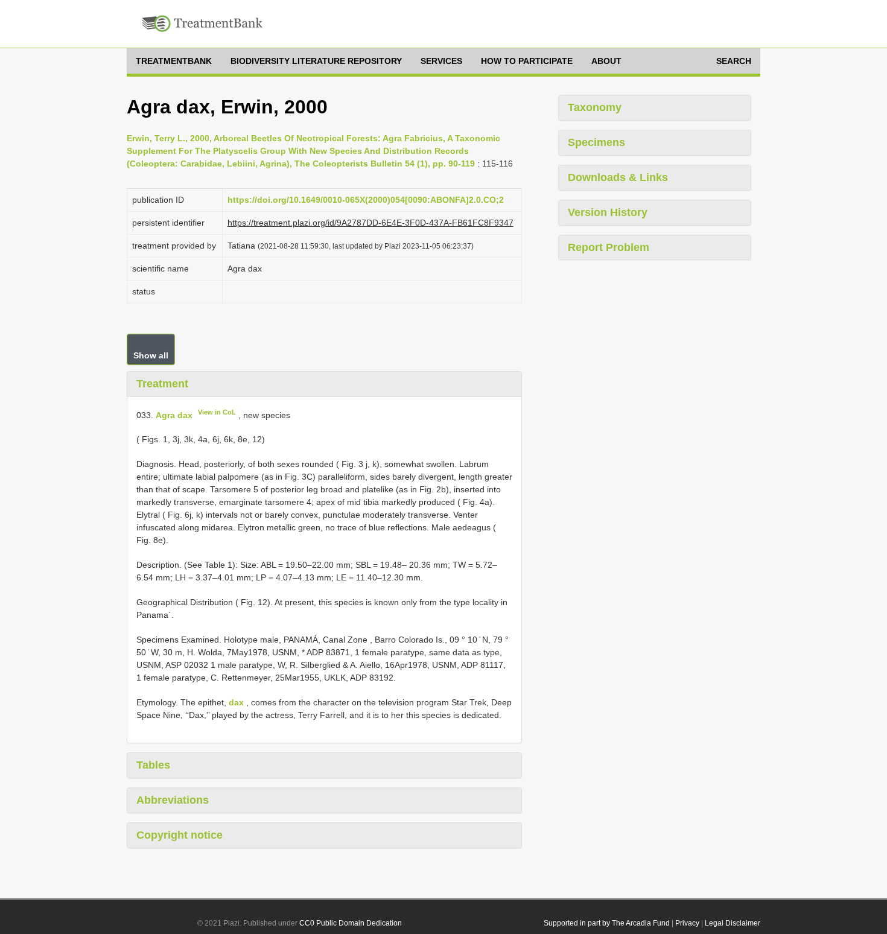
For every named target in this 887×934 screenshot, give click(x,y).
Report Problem (608, 247)
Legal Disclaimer (732, 923)
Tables (153, 765)
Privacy (687, 923)
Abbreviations (172, 800)
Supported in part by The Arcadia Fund (607, 923)
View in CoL (217, 412)
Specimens (596, 142)
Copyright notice (179, 835)
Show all (150, 355)
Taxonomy (595, 107)
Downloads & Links (618, 177)
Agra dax (174, 414)
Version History (607, 212)
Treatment (162, 384)
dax (236, 702)
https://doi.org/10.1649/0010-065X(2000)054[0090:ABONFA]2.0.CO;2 (365, 200)
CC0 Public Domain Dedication (350, 923)
